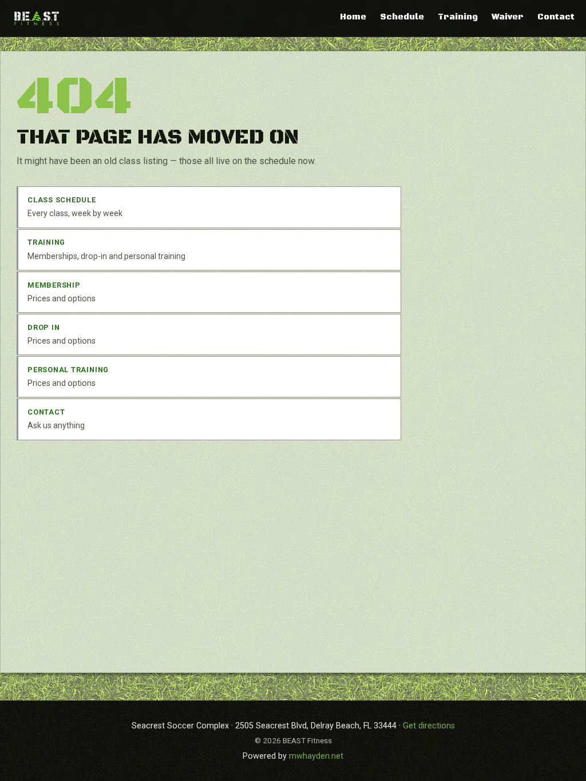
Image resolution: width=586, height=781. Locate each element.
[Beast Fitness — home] (36, 18)
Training (458, 17)
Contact (556, 17)
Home (353, 17)
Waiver (508, 17)
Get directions (429, 726)
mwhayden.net (316, 756)
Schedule (402, 17)
